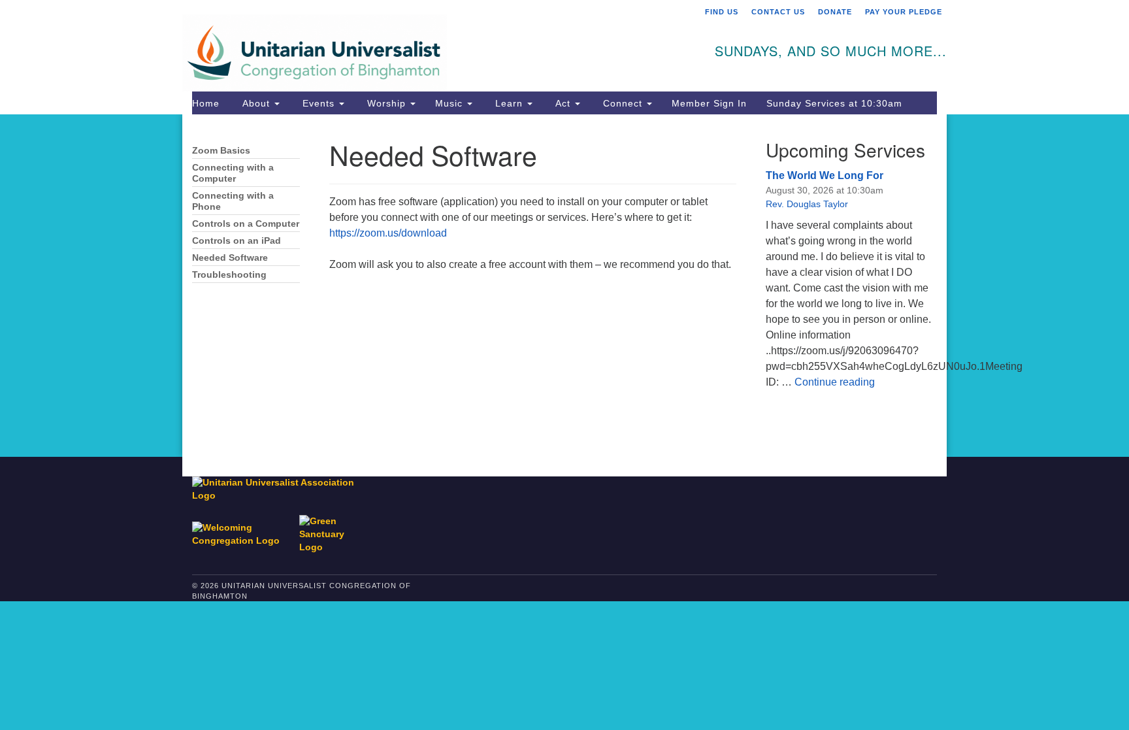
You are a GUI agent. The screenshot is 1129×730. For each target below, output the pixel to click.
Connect (623, 103)
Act (563, 103)
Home (206, 103)
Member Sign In (709, 103)
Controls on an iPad (236, 241)
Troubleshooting (229, 275)
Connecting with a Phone (233, 201)
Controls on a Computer (245, 224)
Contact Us (778, 12)
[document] (564, 285)
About (256, 103)
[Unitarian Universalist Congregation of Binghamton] (405, 44)
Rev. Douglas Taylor (807, 204)
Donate (835, 12)
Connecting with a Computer (233, 173)
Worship (386, 103)
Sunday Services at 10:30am (834, 103)
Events (318, 103)
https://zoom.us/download (388, 233)
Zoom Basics (221, 151)
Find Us (721, 12)
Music (450, 103)
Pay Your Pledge (903, 12)
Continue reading (834, 382)
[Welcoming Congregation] (244, 528)
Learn (509, 103)
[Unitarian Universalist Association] (279, 489)
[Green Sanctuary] (331, 528)
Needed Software (230, 258)
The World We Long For (824, 175)
